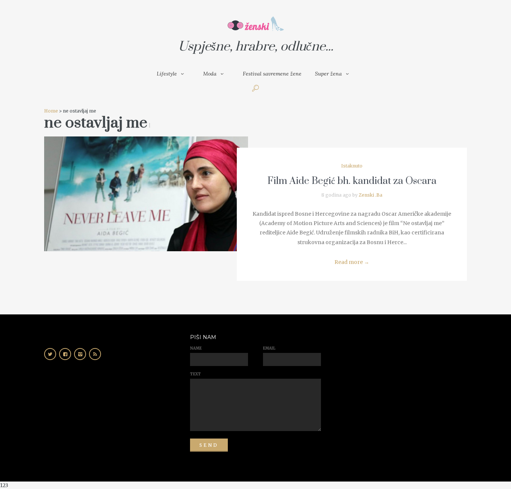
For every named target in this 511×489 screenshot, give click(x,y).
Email (269, 348)
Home (51, 111)
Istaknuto (351, 166)
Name (196, 348)
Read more (351, 262)
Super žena (328, 73)
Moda (210, 73)
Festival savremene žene (272, 73)
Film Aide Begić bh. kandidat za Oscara (352, 181)
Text (195, 374)
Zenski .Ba (370, 195)
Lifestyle (167, 73)
